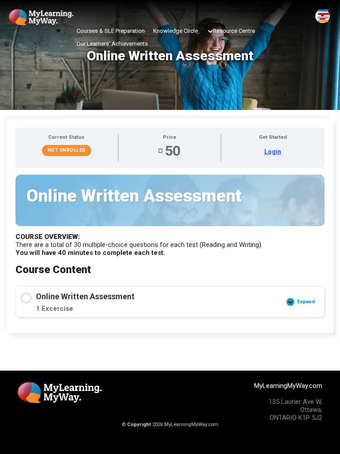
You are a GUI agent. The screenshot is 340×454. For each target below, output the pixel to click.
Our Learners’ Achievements (112, 43)
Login (272, 151)
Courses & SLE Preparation (111, 30)
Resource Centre (234, 30)
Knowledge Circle (175, 30)
